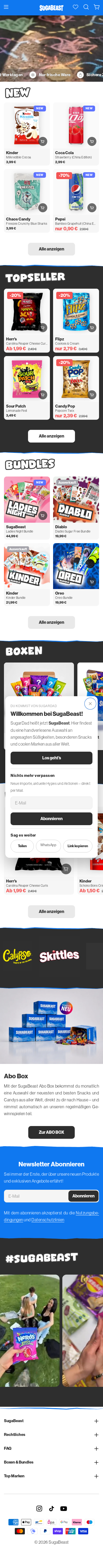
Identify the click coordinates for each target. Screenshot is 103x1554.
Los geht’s (51, 757)
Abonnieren (51, 818)
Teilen (22, 846)
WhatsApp (48, 845)
